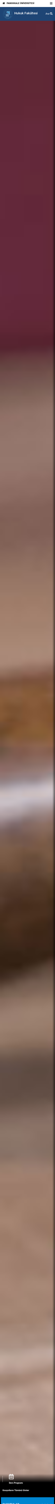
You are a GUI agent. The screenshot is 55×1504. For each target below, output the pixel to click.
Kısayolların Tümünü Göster (16, 1490)
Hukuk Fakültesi (26, 13)
